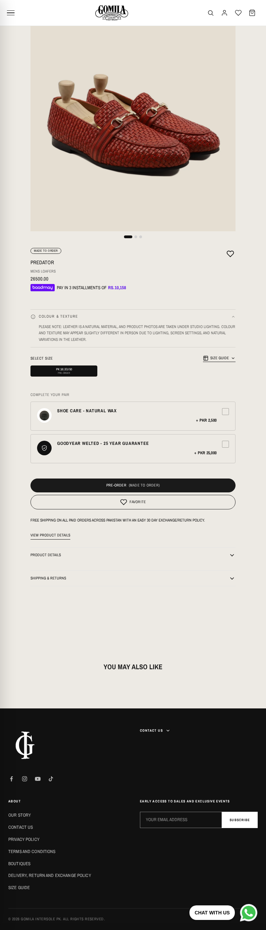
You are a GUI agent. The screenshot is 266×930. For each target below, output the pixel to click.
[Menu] (13, 13)
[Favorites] (238, 13)
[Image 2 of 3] (135, 236)
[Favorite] (230, 255)
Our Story (19, 815)
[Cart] (252, 13)
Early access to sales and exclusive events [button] (185, 801)
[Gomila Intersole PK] (25, 745)
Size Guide (219, 357)
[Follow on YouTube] (38, 779)
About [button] (14, 801)
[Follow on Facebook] (11, 779)
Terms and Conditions (32, 851)
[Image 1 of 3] (128, 236)
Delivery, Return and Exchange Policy (49, 875)
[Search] (211, 13)
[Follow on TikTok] (51, 779)
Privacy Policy (23, 839)
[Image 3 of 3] (140, 236)
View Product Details (50, 535)
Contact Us (20, 827)
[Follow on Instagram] (24, 779)
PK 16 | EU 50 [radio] (64, 370)
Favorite (138, 501)
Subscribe (240, 820)
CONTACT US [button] (151, 730)
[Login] (224, 13)
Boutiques (19, 864)
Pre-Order (116, 485)
